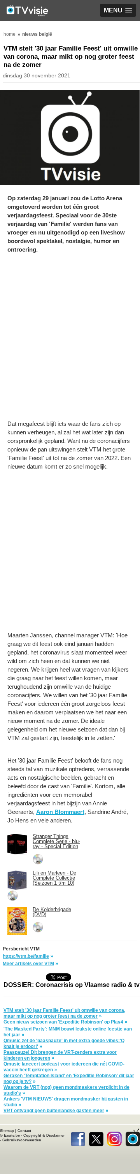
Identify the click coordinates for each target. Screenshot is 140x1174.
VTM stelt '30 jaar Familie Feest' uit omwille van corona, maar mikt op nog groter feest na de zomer (64, 1013)
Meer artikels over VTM (28, 963)
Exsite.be (12, 1135)
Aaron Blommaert (60, 811)
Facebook (78, 1137)
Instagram (114, 1137)
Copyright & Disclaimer (44, 1135)
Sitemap (7, 1131)
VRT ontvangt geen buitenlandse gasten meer (54, 1110)
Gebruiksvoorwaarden (21, 1140)
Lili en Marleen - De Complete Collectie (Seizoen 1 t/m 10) (54, 878)
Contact (24, 1131)
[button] (118, 10)
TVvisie (133, 1137)
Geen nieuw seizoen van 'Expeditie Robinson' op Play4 (63, 1022)
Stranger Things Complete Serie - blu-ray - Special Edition (56, 841)
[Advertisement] (70, 341)
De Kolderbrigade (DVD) (52, 911)
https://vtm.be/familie (26, 956)
